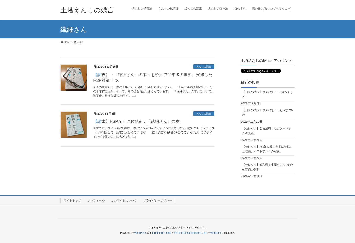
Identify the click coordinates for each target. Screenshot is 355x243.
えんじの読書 (203, 66)
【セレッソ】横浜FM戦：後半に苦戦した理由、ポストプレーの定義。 (267, 149)
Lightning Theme (161, 232)
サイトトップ (72, 200)
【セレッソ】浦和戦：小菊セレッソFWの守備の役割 (267, 167)
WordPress (140, 232)
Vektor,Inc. (215, 232)
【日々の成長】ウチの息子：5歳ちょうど (267, 94)
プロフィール (96, 200)
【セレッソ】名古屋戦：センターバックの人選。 (266, 131)
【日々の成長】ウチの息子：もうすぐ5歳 (267, 112)
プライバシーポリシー (157, 200)
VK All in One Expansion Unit (190, 232)
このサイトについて (124, 200)
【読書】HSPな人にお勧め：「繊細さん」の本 (136, 121)
